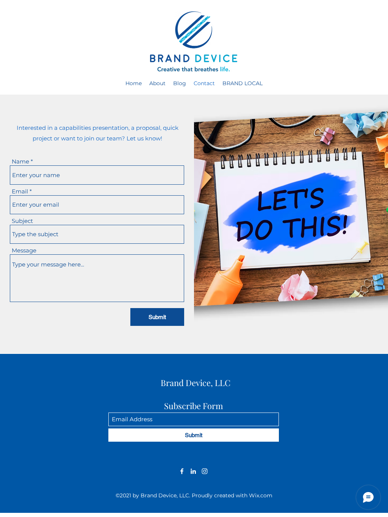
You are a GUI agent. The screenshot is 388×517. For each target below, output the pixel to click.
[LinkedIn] (193, 471)
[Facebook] (182, 471)
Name (20, 161)
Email (20, 191)
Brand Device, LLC (195, 382)
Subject (22, 221)
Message (24, 250)
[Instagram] (204, 471)
